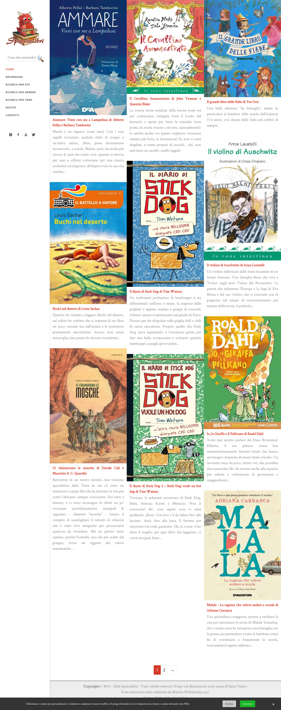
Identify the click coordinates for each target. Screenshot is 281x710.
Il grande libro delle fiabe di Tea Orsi (233, 101)
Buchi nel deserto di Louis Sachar (76, 308)
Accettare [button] (248, 703)
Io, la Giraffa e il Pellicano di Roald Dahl (235, 433)
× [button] (273, 704)
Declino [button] (229, 703)
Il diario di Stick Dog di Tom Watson (156, 291)
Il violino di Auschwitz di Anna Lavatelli (236, 265)
